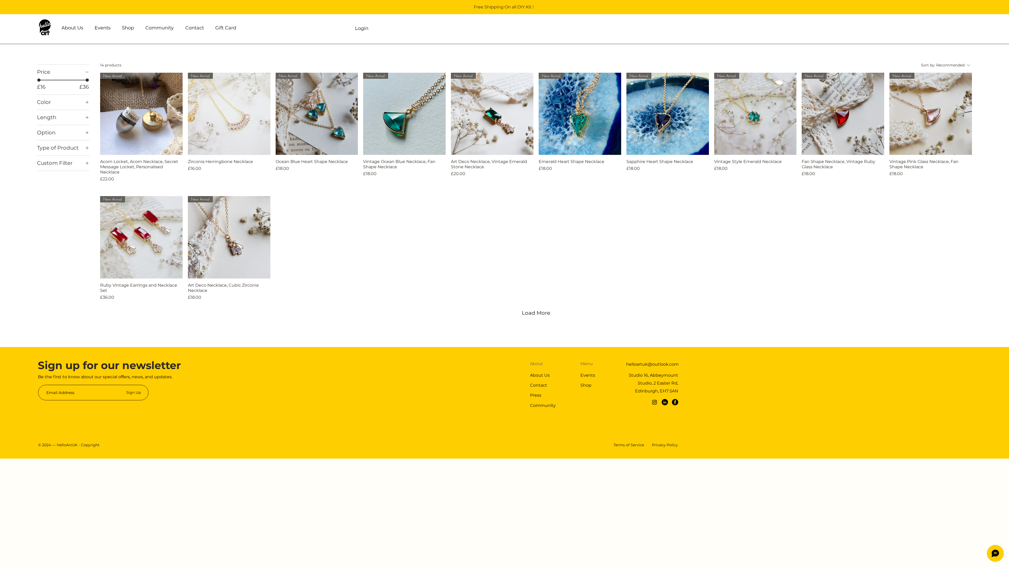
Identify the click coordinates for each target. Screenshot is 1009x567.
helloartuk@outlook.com (652, 364)
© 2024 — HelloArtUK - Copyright (69, 445)
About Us (540, 375)
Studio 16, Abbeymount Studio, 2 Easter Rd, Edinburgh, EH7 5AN (653, 383)
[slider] (39, 80)
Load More (536, 313)
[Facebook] (675, 402)
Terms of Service (629, 445)
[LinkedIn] (665, 402)
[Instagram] (654, 402)
